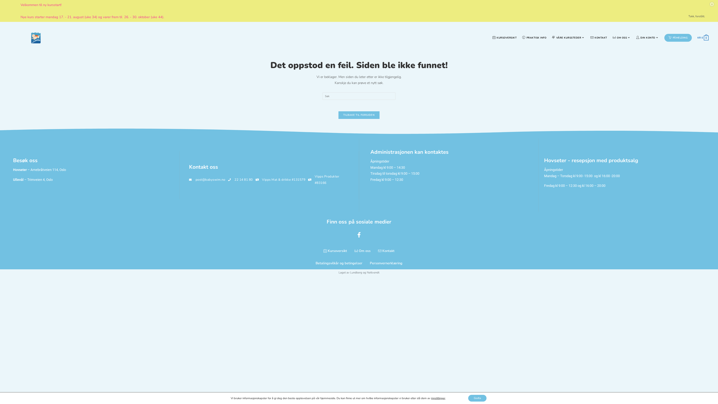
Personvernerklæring (386, 263)
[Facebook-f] (359, 235)
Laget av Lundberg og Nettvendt (359, 272)
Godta (477, 398)
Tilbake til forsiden (359, 115)
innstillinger (438, 398)
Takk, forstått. (696, 16)
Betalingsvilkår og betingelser (339, 263)
